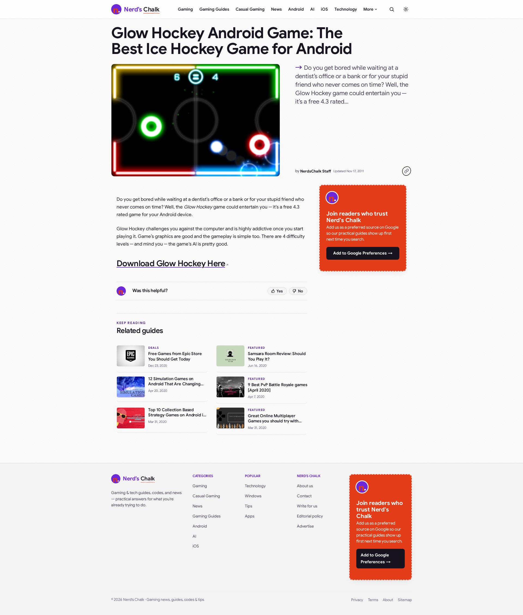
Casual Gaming (250, 9)
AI (312, 9)
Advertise (305, 526)
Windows (253, 495)
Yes (279, 291)
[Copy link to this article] (406, 171)
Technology (346, 9)
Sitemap (405, 600)
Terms (373, 600)
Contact (304, 495)
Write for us (307, 506)
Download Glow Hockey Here (171, 263)
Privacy (357, 600)
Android (296, 9)
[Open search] (392, 9)
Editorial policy (310, 516)
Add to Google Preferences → (363, 253)
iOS (324, 9)
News (276, 9)
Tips (248, 506)
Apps (249, 516)
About (388, 600)
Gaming (185, 9)
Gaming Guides (214, 9)
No (300, 291)
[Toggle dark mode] (406, 9)
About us (305, 485)
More (368, 9)
